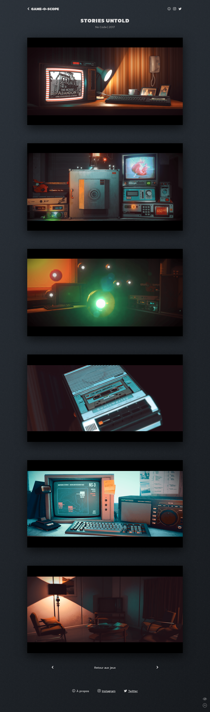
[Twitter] (180, 9)
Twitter (133, 691)
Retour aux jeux (105, 667)
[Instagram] (174, 9)
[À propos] (169, 9)
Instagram (108, 691)
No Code (101, 27)
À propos (82, 691)
